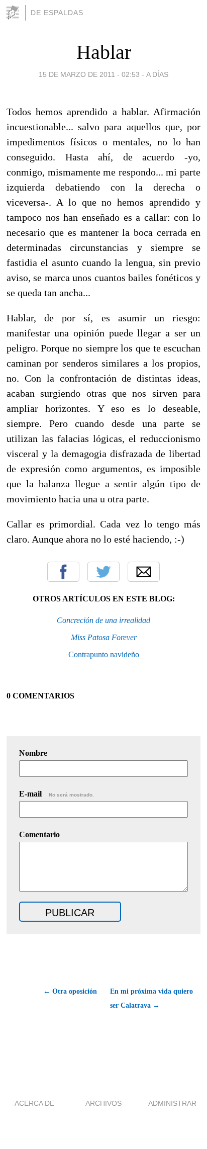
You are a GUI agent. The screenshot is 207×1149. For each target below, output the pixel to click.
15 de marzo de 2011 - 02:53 (89, 74)
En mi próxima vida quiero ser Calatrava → (151, 998)
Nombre (33, 753)
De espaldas (57, 13)
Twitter (103, 572)
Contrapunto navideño (103, 654)
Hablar (103, 52)
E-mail (56, 793)
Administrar (172, 1103)
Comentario (39, 834)
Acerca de (34, 1103)
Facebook (63, 572)
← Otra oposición (70, 991)
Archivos (103, 1103)
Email (144, 572)
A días (157, 74)
